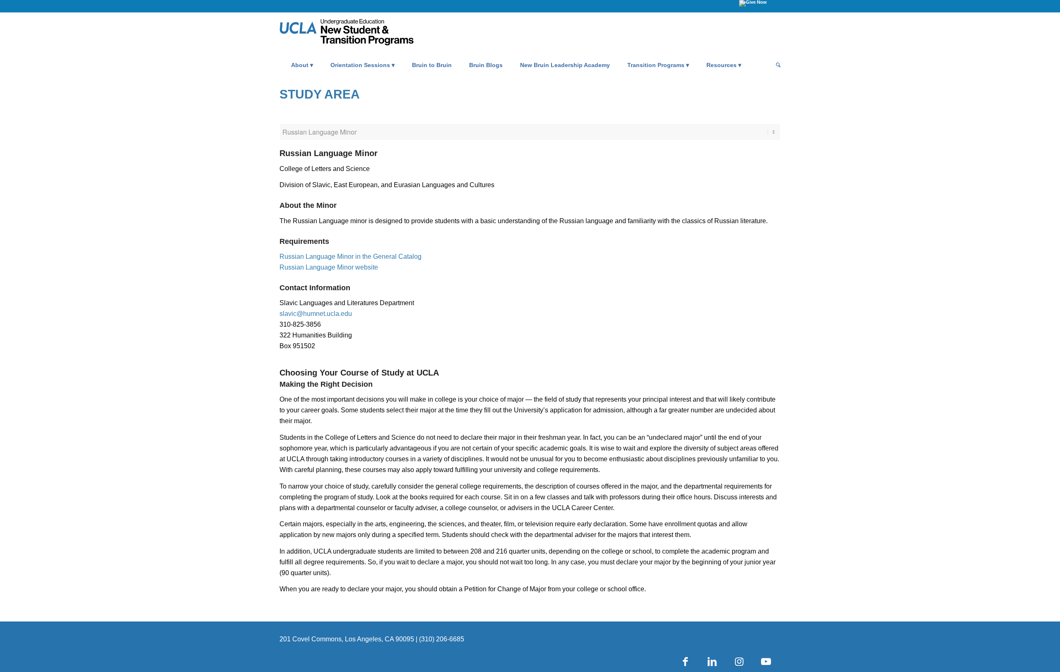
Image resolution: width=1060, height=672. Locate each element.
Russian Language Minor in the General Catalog (350, 256)
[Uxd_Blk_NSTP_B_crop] (358, 33)
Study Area (319, 94)
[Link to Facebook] (685, 661)
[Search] (776, 65)
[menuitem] (302, 65)
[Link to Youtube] (766, 661)
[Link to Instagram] (739, 661)
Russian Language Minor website (328, 267)
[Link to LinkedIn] (712, 661)
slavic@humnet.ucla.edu (315, 313)
